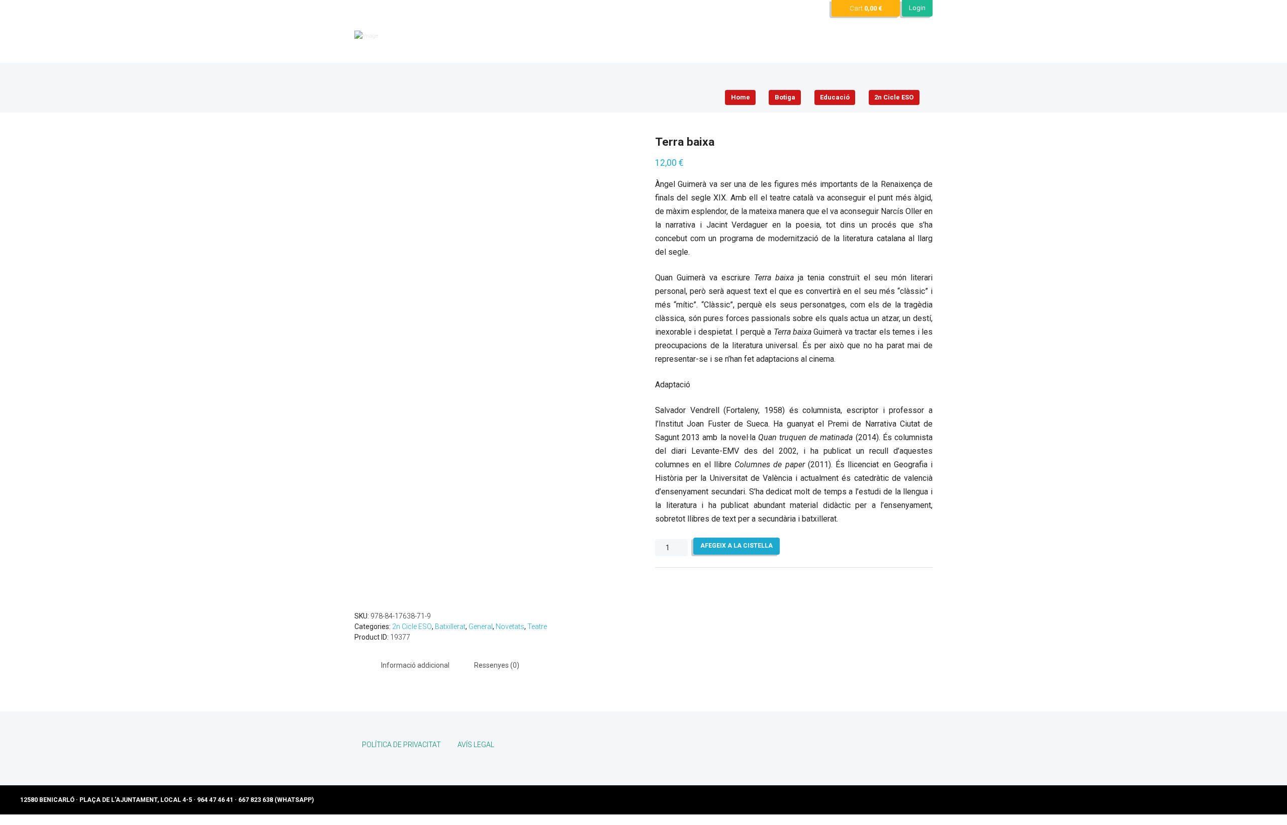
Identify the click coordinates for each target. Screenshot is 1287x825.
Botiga (785, 97)
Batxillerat (450, 627)
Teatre (537, 627)
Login (917, 8)
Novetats (510, 627)
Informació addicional (415, 665)
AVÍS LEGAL (475, 745)
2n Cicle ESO (893, 97)
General (481, 627)
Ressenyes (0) (496, 665)
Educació (835, 97)
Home (740, 97)
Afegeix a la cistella (736, 545)
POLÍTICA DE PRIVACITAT (401, 745)
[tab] (415, 665)
